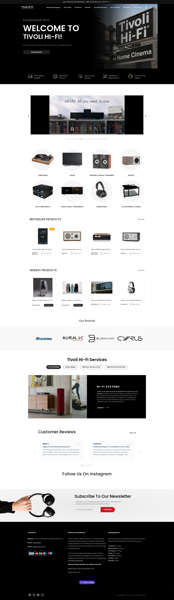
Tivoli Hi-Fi (130, 595)
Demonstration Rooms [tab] (116, 367)
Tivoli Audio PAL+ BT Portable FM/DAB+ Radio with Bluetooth (42, 249)
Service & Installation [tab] (91, 367)
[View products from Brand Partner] (44, 338)
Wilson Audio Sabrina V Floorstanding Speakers (43, 300)
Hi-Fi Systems (108, 386)
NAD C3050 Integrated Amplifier (101, 249)
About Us (126, 7)
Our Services (115, 7)
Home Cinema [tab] (70, 367)
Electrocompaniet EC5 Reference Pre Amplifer (101, 300)
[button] (150, 7)
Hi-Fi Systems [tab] (53, 367)
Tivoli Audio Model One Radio (72, 249)
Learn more (100, 407)
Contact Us (138, 7)
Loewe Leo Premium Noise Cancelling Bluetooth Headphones (131, 300)
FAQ (93, 568)
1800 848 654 (37, 543)
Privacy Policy (72, 568)
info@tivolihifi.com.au (39, 546)
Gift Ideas (67, 7)
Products (78, 7)
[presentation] (28, 116)
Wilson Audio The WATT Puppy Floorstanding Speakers (72, 300)
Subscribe (108, 509)
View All (141, 219)
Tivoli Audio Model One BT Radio (131, 249)
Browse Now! (36, 52)
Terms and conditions (84, 568)
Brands (87, 7)
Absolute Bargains (53, 7)
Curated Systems (100, 7)
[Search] (146, 7)
